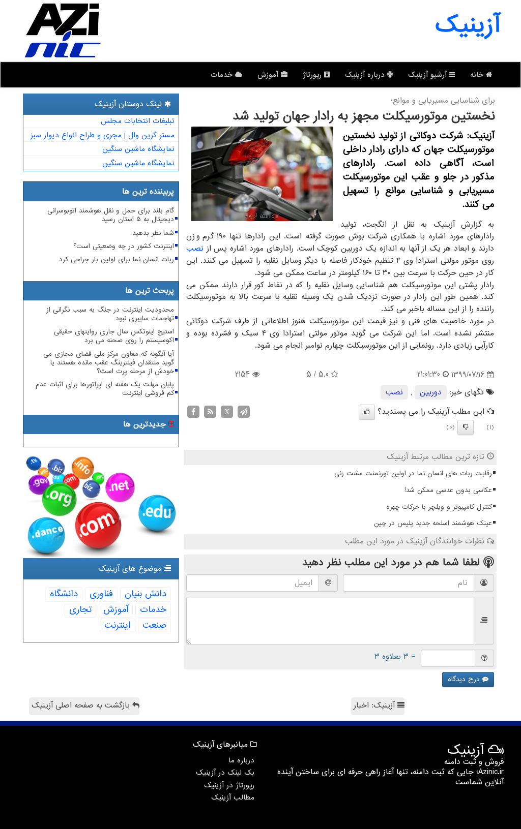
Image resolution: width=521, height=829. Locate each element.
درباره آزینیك (366, 74)
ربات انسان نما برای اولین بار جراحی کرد (116, 259)
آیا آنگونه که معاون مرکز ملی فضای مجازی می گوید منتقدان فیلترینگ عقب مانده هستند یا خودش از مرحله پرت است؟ (108, 362)
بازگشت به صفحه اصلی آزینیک (82, 705)
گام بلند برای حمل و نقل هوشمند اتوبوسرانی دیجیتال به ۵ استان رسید (110, 215)
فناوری (101, 594)
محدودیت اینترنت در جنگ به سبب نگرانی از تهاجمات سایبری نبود (110, 314)
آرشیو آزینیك (428, 74)
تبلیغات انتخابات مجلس (138, 121)
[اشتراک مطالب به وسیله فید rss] (210, 412)
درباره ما (241, 760)
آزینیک (468, 25)
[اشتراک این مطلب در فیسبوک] (193, 412)
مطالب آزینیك (232, 797)
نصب (195, 248)
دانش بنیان (145, 594)
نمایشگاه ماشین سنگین (138, 149)
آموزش (269, 74)
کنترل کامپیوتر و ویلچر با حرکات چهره (439, 507)
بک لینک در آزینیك (225, 772)
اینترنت (117, 625)
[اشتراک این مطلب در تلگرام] (244, 412)
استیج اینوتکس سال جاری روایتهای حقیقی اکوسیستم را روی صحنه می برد (114, 336)
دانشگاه (64, 594)
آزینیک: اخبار (375, 705)
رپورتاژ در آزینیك (229, 785)
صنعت (154, 625)
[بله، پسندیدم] (367, 412)
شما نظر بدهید (153, 233)
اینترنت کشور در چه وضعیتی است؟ (123, 246)
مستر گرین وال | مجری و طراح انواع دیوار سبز (103, 135)
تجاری (80, 610)
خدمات (223, 74)
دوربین (431, 392)
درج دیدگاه (465, 679)
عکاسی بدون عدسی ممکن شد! (448, 490)
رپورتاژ (313, 74)
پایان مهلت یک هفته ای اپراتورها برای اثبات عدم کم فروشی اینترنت (105, 389)
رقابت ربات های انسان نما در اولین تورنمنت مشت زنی (413, 473)
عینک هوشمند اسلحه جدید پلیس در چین (433, 523)
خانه (478, 74)
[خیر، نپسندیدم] (465, 427)
